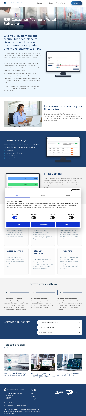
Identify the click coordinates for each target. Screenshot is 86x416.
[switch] (33, 217)
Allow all (67, 224)
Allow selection (43, 224)
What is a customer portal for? (49, 322)
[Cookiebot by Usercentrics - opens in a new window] (72, 190)
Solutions (40, 3)
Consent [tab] (17, 195)
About (50, 3)
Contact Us (76, 3)
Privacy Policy (35, 399)
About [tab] (68, 195)
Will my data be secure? (47, 332)
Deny (18, 224)
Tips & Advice (61, 3)
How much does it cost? (47, 327)
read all (6, 347)
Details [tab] (43, 195)
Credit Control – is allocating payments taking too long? (15, 374)
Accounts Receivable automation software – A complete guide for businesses (43, 375)
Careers (33, 396)
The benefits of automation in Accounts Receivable (69, 374)
